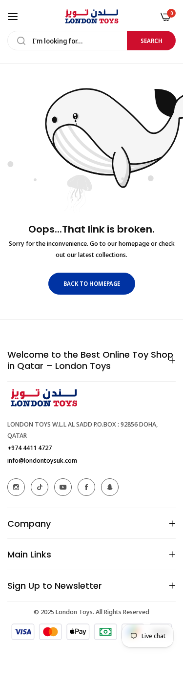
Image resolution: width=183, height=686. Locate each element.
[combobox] (91, 40)
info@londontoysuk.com (42, 460)
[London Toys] (91, 16)
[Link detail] (16, 487)
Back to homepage (91, 283)
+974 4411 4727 (29, 447)
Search (152, 41)
